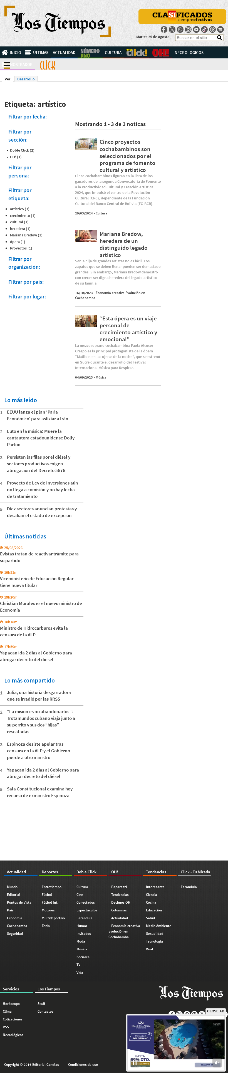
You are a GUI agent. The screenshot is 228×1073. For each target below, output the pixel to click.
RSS (6, 1027)
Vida (79, 972)
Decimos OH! (121, 902)
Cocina (151, 902)
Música (101, 377)
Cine (79, 894)
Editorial (13, 894)
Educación (154, 910)
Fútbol (47, 894)
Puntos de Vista (19, 902)
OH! (160, 52)
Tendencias (120, 894)
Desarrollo (26, 78)
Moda (80, 941)
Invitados (83, 933)
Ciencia (151, 894)
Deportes (90, 52)
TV (78, 964)
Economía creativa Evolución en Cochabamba (124, 931)
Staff (41, 1003)
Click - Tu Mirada (47, 64)
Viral (149, 949)
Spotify (220, 29)
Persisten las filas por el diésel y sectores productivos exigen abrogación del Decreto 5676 (38, 463)
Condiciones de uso (83, 1064)
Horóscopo (11, 1003)
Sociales (83, 957)
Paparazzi (119, 886)
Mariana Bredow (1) (26, 235)
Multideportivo (53, 918)
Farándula (84, 918)
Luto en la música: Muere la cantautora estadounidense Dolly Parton (41, 438)
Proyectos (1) (21, 248)
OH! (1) (16, 156)
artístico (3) (19, 208)
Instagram (188, 29)
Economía (14, 918)
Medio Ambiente (158, 925)
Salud (150, 918)
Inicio (15, 52)
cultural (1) (19, 221)
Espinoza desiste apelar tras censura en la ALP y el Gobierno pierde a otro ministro (38, 750)
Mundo (12, 886)
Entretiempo (51, 886)
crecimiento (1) (23, 215)
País (10, 910)
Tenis (46, 925)
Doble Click (136, 52)
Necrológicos (189, 52)
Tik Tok (204, 29)
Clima (7, 1011)
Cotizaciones (13, 1019)
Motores (48, 910)
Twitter (172, 29)
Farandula (189, 886)
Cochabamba (17, 925)
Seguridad (15, 933)
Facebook (164, 29)
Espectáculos (86, 910)
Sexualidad (154, 933)
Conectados (85, 902)
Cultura (113, 52)
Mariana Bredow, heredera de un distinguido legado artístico (124, 244)
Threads (212, 29)
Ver (9, 78)
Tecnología (154, 941)
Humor (81, 925)
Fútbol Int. (50, 902)
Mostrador (21, 64)
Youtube (196, 29)
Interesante (155, 886)
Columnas (119, 910)
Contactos (45, 1011)
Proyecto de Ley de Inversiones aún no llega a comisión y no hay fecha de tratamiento (42, 489)
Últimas (40, 52)
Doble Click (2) (22, 150)
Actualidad (64, 52)
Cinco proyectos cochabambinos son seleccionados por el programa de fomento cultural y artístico (127, 156)
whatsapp (180, 29)
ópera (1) (17, 241)
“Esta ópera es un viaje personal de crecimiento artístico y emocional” (128, 329)
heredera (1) (20, 228)
